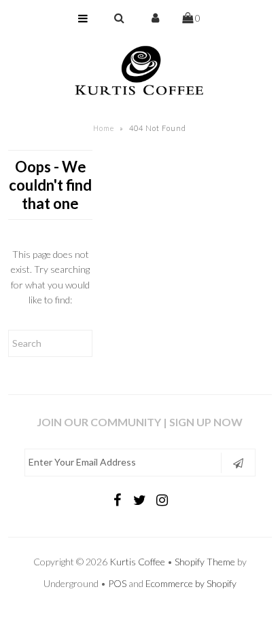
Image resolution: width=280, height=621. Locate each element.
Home (103, 128)
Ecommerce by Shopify (191, 583)
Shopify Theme (205, 561)
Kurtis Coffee (137, 561)
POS (117, 583)
